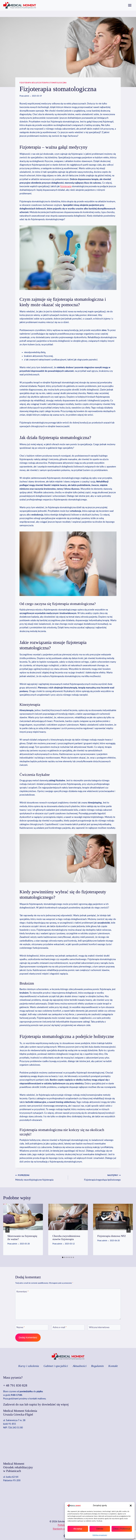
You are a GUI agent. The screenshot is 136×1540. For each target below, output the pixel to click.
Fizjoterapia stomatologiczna (52, 83)
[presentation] (23, 1217)
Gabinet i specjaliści (56, 1366)
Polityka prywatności (100, 1535)
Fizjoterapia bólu (28, 83)
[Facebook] (64, 1536)
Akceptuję (77, 1529)
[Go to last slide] (7, 1229)
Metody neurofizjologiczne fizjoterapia (34, 1177)
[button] (130, 1505)
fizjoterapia (65, 186)
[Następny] (128, 1229)
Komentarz (22, 1291)
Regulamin (97, 1366)
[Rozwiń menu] (130, 5)
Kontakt (113, 1366)
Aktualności (79, 1366)
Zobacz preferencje (121, 1529)
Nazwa (20, 1327)
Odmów (99, 1529)
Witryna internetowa (99, 1327)
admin (26, 96)
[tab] (62, 1257)
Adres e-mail (60, 1327)
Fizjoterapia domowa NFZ (111, 1235)
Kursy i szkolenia (28, 1366)
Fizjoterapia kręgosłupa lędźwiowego (102, 1177)
